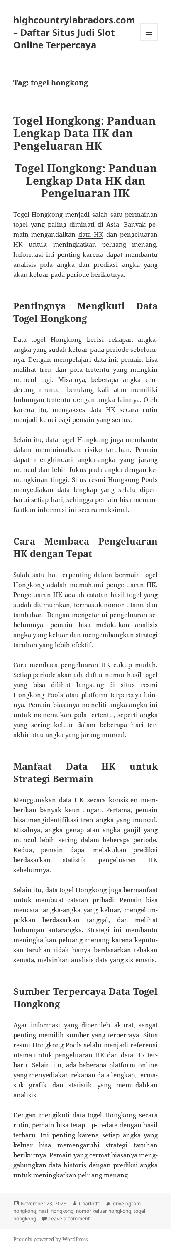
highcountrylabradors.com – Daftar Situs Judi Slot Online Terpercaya (74, 32)
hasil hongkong (56, 1211)
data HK (90, 234)
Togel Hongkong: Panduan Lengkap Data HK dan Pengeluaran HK (84, 133)
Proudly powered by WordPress (50, 1239)
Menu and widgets (149, 40)
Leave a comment (69, 1218)
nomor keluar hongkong (103, 1211)
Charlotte (89, 1203)
